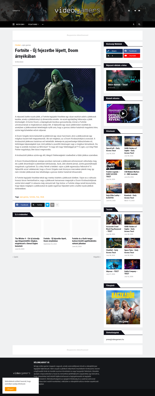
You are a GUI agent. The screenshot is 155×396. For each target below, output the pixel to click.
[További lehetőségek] (57, 205)
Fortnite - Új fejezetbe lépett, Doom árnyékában (55, 239)
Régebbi (96, 257)
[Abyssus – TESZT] (114, 264)
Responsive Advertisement (77, 35)
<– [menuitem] (43, 24)
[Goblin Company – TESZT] (132, 264)
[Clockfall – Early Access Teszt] (114, 243)
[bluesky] (135, 10)
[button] (14, 24)
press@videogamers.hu (115, 339)
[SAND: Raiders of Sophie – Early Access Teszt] (132, 141)
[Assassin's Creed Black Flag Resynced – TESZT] (114, 219)
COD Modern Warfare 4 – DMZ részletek (131, 173)
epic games (26, 45)
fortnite (32, 197)
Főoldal (18, 45)
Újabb (16, 257)
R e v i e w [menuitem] (19, 24)
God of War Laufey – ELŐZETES (113, 196)
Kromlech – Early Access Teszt (130, 196)
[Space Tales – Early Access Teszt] (132, 243)
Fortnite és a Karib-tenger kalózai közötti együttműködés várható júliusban (84, 241)
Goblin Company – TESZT (130, 272)
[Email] (52, 205)
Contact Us (16, 11)
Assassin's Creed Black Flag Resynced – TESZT (113, 228)
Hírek (42, 197)
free (37, 197)
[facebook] (129, 10)
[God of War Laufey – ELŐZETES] (114, 188)
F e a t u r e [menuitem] (32, 24)
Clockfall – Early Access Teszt (112, 251)
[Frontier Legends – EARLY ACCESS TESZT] (114, 165)
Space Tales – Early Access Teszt (131, 251)
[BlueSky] (47, 205)
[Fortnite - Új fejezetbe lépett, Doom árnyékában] (57, 227)
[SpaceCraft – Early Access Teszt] (114, 141)
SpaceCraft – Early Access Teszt (113, 149)
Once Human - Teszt (118, 84)
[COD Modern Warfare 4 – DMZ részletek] (132, 165)
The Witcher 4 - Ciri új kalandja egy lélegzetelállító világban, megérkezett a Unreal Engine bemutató (27, 242)
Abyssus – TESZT (112, 271)
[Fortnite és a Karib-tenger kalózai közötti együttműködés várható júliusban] (85, 227)
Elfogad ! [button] (10, 389)
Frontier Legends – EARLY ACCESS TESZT (113, 174)
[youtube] (139, 10)
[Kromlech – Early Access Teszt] (132, 188)
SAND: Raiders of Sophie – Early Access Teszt (130, 150)
